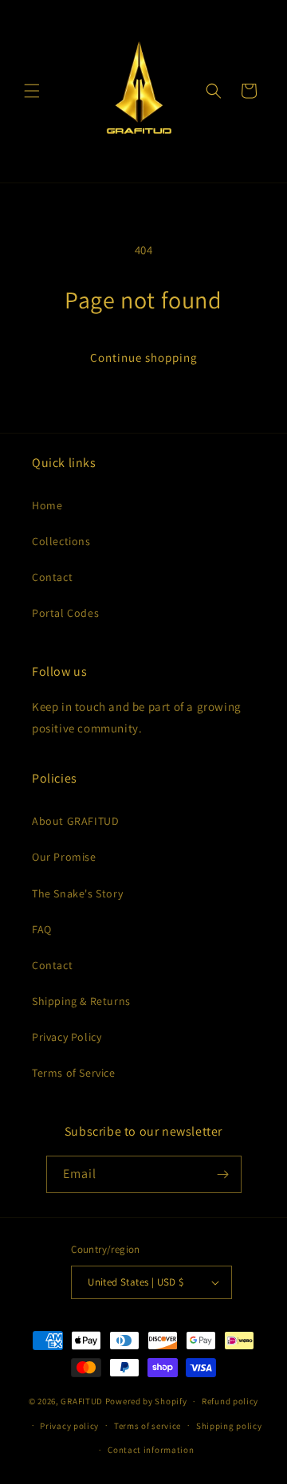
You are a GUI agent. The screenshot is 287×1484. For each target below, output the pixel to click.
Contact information (151, 1449)
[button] (31, 90)
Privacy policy (69, 1425)
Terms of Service (74, 1073)
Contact (52, 577)
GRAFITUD (82, 1401)
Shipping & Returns (81, 1001)
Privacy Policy (66, 1037)
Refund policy (230, 1401)
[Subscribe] (223, 1174)
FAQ (42, 929)
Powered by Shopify (146, 1401)
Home (47, 505)
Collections (61, 541)
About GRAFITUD (75, 821)
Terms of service (147, 1425)
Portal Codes (65, 613)
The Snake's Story (77, 893)
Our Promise (64, 857)
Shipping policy (229, 1425)
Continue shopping (144, 357)
